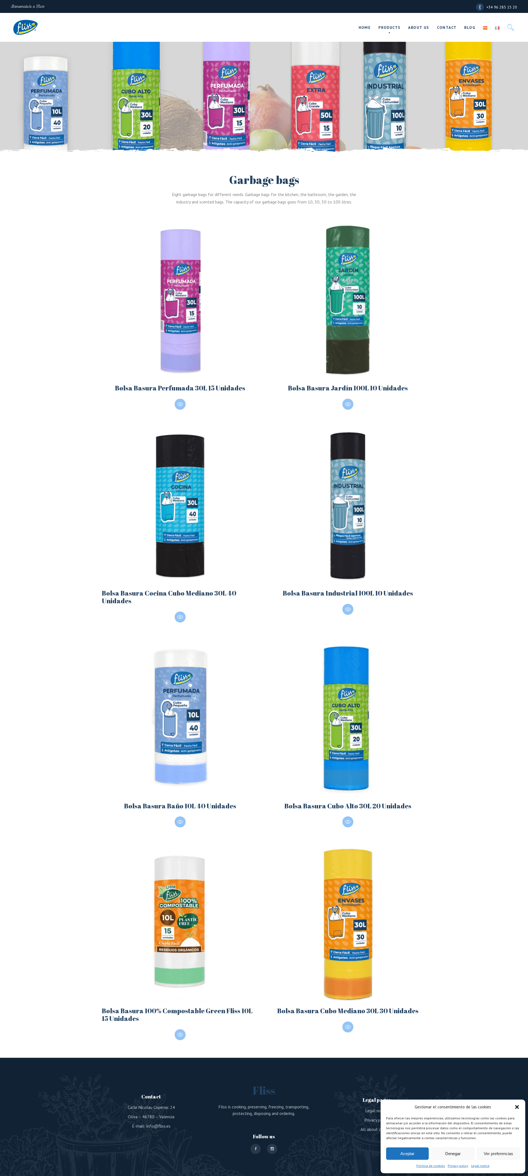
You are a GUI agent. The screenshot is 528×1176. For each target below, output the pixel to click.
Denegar (453, 1153)
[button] (517, 1107)
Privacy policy (458, 1166)
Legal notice (480, 1166)
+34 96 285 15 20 (501, 7)
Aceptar (407, 1153)
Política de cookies (430, 1166)
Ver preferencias (498, 1153)
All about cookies (377, 1129)
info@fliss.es (158, 1126)
